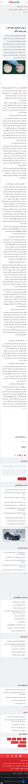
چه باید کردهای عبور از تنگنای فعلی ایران (16, 625)
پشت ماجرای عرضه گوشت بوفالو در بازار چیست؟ (14, 502)
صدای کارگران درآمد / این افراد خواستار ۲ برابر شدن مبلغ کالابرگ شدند (14, 553)
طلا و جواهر (20, 6)
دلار (21, 763)
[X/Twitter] (8, 756)
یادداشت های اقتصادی (20, 598)
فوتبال (9, 739)
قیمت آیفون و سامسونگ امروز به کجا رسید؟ (15, 697)
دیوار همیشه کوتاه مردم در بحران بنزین (16, 628)
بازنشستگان (6, 763)
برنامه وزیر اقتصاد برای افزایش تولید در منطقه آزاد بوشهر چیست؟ (14, 693)
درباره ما (26, 773)
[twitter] (22, 455)
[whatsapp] (17, 455)
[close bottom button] (2, 783)
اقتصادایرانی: (23, 88)
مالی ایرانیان (23, 742)
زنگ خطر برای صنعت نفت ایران (18, 631)
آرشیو (14, 773)
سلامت (19, 739)
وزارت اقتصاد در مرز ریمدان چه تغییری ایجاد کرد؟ (14, 505)
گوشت (24, 768)
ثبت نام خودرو (13, 766)
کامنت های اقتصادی (21, 485)
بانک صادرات (5, 766)
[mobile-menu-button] (1, 2)
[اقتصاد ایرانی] (14, 2)
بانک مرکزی (13, 768)
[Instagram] (16, 756)
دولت (19, 768)
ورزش (25, 712)
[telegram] (25, 455)
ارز (25, 763)
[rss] (20, 756)
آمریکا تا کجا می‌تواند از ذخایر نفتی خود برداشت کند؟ (14, 498)
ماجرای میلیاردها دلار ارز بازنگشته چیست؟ (15, 524)
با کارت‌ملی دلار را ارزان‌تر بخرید (18, 649)
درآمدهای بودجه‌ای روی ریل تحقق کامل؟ (16, 521)
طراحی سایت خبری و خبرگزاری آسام (12, 781)
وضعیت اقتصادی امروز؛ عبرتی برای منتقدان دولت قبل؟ (14, 514)
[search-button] (26, 2)
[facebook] (20, 455)
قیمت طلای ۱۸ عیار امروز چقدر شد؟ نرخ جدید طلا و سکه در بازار (13, 566)
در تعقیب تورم (22, 622)
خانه (25, 6)
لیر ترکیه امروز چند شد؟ (20, 703)
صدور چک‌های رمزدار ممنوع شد (18, 652)
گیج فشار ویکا (14, 742)
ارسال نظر (22, 479)
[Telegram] (12, 756)
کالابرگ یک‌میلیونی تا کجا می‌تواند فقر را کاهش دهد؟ (14, 493)
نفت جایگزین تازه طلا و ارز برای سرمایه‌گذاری (15, 518)
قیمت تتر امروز (22, 746)
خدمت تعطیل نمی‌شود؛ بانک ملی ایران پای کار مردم (13, 570)
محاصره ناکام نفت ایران (20, 619)
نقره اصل (24, 115)
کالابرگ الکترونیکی (15, 763)
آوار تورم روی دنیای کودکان (19, 608)
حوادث (14, 739)
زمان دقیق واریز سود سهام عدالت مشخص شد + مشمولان (14, 561)
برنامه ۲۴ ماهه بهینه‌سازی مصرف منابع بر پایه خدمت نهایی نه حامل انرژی (15, 612)
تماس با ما (19, 773)
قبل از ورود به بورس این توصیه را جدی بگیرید (15, 489)
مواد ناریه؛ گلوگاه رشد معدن (19, 605)
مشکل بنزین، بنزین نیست (19, 616)
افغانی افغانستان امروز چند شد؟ (18, 700)
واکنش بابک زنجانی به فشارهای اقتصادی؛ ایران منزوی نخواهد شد (15, 509)
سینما (24, 739)
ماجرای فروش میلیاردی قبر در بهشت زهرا (16, 641)
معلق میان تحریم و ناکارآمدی (18, 602)
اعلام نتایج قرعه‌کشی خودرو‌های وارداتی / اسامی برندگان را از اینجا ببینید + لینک (14, 645)
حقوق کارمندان (22, 766)
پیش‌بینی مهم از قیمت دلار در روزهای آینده (15, 557)
